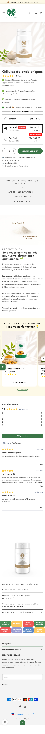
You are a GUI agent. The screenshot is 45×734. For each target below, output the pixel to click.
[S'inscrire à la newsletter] (40, 677)
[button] (3, 13)
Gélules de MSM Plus (14, 368)
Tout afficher (22, 390)
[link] (36, 13)
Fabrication (21, 196)
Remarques (20, 201)
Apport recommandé (21, 192)
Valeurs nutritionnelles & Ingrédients (22, 182)
